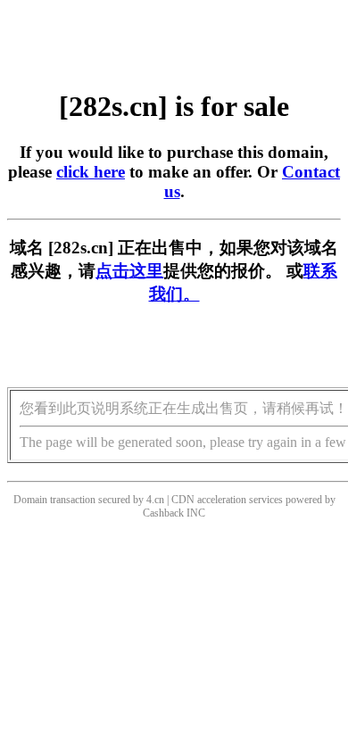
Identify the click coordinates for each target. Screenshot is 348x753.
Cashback (163, 513)
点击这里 (129, 270)
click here (90, 171)
